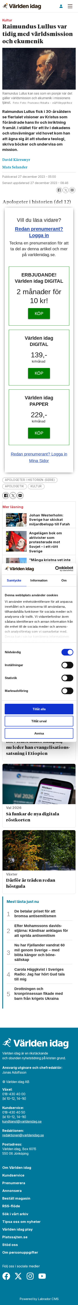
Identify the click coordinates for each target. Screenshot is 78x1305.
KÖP (39, 313)
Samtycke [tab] (14, 580)
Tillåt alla (39, 709)
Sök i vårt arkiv (15, 1214)
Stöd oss (10, 1245)
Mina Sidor (39, 460)
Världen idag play (17, 1229)
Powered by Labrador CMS (39, 1299)
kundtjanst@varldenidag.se (22, 1122)
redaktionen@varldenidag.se (23, 1135)
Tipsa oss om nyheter (21, 1222)
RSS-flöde (11, 1206)
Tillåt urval (39, 721)
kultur (36, 486)
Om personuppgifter (20, 1252)
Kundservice (13, 1175)
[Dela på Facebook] (59, 190)
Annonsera (12, 1191)
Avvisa (39, 733)
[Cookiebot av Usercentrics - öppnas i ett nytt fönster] (55, 568)
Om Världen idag (16, 1167)
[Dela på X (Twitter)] (66, 190)
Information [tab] (38, 580)
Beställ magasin (16, 1198)
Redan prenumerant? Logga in (39, 454)
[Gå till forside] (21, 6)
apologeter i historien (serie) (30, 480)
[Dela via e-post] (72, 190)
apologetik (14, 486)
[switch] (67, 665)
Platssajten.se (14, 1237)
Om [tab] (64, 580)
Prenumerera (13, 1183)
